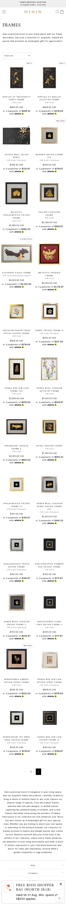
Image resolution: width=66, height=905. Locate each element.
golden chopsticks (23, 852)
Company (33, 873)
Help (33, 865)
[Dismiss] (60, 885)
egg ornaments (44, 852)
